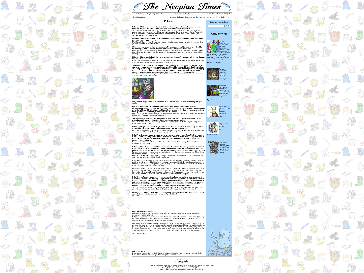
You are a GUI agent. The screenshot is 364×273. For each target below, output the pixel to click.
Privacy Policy (166, 268)
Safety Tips (175, 268)
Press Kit (199, 268)
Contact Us (184, 268)
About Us (192, 268)
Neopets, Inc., (201, 265)
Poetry (229, 17)
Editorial (180, 17)
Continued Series (218, 17)
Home (135, 17)
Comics (199, 17)
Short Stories (190, 17)
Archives (141, 17)
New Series (207, 17)
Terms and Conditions (196, 269)
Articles (173, 17)
